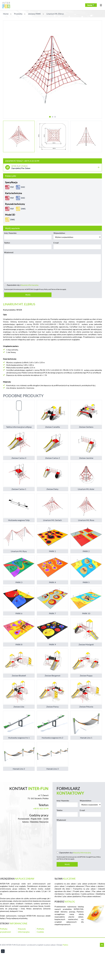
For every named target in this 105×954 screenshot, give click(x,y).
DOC (23, 187)
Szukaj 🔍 (91, 5)
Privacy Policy (43, 289)
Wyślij (27, 295)
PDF (12, 187)
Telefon (7, 243)
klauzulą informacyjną (29, 285)
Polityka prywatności (5, 930)
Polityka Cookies (40, 930)
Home (5, 13)
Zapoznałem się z (22, 285)
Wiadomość (9, 252)
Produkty (18, 13)
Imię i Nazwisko (10, 233)
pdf (12, 209)
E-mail (56, 243)
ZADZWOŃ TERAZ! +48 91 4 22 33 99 (22, 161)
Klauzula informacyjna (23, 930)
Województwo (59, 233)
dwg (23, 209)
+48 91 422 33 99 (40, 808)
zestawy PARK (34, 13)
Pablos (65, 945)
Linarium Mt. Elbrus (55, 13)
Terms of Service (56, 289)
